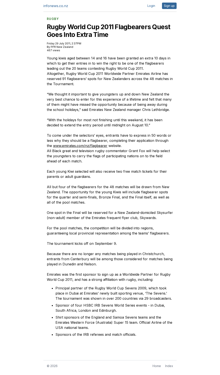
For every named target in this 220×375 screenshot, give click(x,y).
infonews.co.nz (55, 6)
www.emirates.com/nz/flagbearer (80, 146)
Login (151, 6)
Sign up (169, 6)
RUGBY (53, 18)
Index (169, 366)
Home (157, 366)
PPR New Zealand (62, 46)
